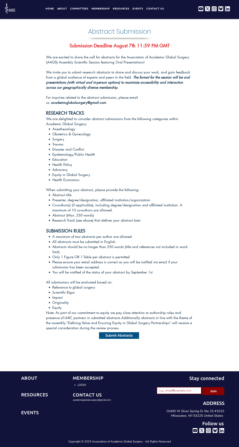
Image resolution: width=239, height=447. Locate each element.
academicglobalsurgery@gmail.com (78, 102)
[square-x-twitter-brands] (207, 8)
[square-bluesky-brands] (220, 8)
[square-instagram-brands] (214, 8)
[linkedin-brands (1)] (227, 8)
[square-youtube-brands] (200, 8)
